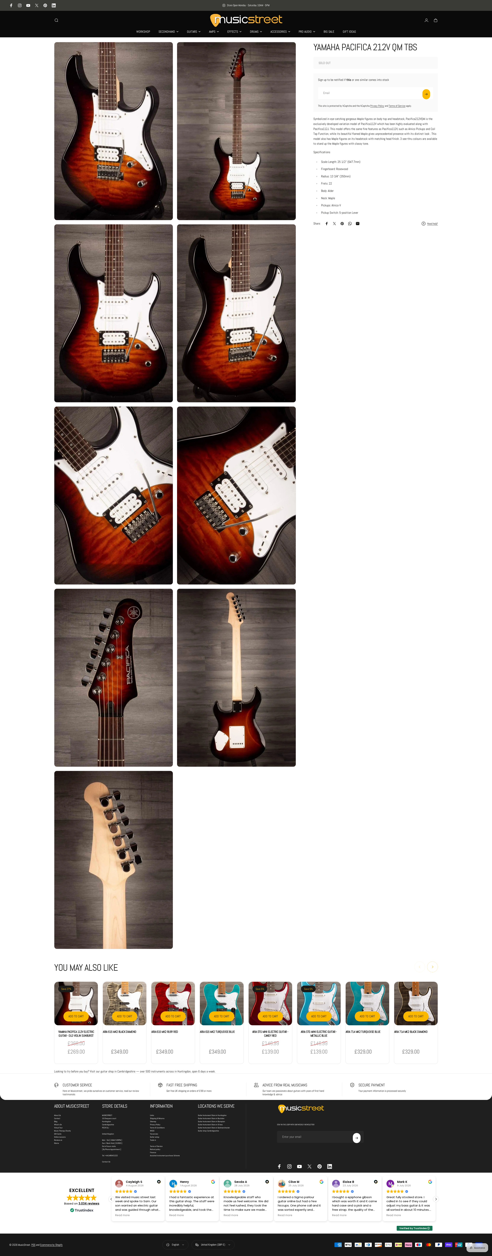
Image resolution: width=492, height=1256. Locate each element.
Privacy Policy (377, 106)
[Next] (432, 966)
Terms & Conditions (157, 1127)
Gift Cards (57, 1134)
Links (152, 1115)
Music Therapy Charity (62, 1131)
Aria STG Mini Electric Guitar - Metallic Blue (319, 1034)
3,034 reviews (88, 1203)
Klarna (56, 1143)
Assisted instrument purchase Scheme (165, 1155)
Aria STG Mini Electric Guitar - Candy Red (270, 1034)
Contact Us (106, 1161)
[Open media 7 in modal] (113, 678)
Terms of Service (397, 106)
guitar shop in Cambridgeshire (118, 1071)
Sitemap (153, 1121)
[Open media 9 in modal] (113, 860)
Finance (153, 1152)
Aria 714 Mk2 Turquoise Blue (363, 1032)
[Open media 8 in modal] (236, 678)
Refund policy (155, 1149)
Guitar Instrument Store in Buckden (211, 1118)
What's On (58, 1124)
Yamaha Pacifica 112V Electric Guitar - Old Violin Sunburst (76, 1034)
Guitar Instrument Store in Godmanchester (214, 1127)
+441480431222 (111, 1155)
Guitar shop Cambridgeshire (208, 1131)
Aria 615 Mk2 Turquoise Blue (217, 1032)
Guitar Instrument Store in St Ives (210, 1124)
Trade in (153, 1140)
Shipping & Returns (157, 1118)
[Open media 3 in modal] (113, 313)
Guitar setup (154, 1137)
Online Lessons (60, 1137)
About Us (57, 1115)
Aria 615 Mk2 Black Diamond (119, 1032)
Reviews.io (58, 1140)
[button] (436, 1199)
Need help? (432, 223)
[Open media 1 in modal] (113, 131)
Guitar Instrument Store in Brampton (211, 1121)
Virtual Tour (58, 1127)
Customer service (77, 1085)
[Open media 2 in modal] (236, 131)
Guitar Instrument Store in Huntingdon (212, 1115)
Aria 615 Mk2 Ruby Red (164, 1032)
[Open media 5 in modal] (113, 495)
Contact (57, 1118)
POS (33, 1245)
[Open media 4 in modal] (236, 313)
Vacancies (154, 1134)
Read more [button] (122, 1215)
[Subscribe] (426, 94)
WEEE (152, 1131)
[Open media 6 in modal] (236, 495)
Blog (55, 1121)
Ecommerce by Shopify (51, 1245)
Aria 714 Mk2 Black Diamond (410, 1032)
